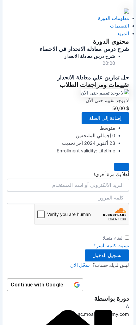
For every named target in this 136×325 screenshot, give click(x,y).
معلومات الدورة (113, 18)
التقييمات (119, 26)
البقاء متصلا (113, 238)
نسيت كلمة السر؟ (111, 245)
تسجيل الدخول (106, 255)
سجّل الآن (80, 265)
